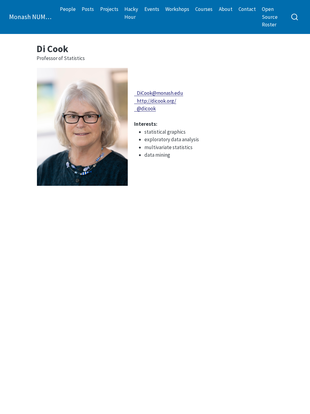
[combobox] (295, 16)
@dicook (145, 108)
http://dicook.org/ (155, 101)
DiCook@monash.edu (158, 93)
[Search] (294, 16)
